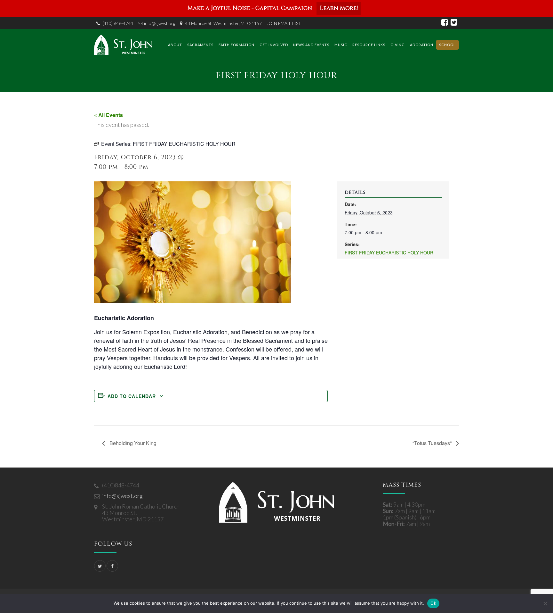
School (447, 45)
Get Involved (274, 45)
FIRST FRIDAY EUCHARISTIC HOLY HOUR (389, 252)
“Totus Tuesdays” (433, 443)
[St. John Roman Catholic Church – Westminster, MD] (123, 44)
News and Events (311, 45)
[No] (545, 603)
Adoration (421, 45)
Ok (433, 603)
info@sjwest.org (159, 23)
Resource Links (368, 45)
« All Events (108, 115)
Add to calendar (132, 396)
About (175, 45)
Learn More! (339, 8)
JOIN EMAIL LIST (284, 23)
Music (340, 45)
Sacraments (200, 45)
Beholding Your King (132, 443)
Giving (397, 45)
